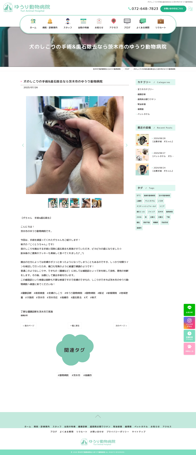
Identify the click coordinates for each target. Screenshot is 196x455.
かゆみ (139, 217)
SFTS (139, 195)
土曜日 (152, 217)
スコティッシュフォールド (146, 206)
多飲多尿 (164, 222)
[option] (75, 145)
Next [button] (126, 145)
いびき (160, 201)
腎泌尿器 (142, 104)
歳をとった (141, 212)
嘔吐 (138, 222)
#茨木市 (76, 375)
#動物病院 (63, 375)
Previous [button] (23, 145)
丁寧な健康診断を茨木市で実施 (37, 311)
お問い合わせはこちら (173, 8)
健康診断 (24, 315)
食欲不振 (146, 222)
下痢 (168, 217)
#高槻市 (87, 375)
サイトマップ (139, 431)
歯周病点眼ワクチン (147, 99)
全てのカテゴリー (146, 89)
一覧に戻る (74, 325)
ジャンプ (151, 212)
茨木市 (160, 212)
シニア (162, 206)
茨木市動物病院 (164, 195)
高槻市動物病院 (149, 195)
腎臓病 (155, 222)
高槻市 (139, 228)
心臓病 (139, 201)
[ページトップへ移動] (98, 416)
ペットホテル (144, 114)
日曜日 (160, 217)
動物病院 (169, 212)
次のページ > (121, 325)
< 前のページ (28, 325)
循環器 (141, 109)
